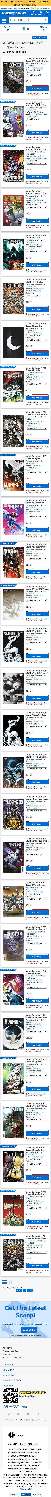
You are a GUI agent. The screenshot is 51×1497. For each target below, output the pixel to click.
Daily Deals (23, 1335)
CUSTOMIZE (14, 1494)
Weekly (13, 1335)
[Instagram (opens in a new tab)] (37, 1415)
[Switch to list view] (23, 28)
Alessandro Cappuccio (34, 71)
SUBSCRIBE (29, 1330)
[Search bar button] (45, 20)
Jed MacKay (38, 68)
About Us (7, 1347)
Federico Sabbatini (33, 380)
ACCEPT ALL (26, 1494)
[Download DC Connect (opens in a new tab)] (26, 1406)
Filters (43, 27)
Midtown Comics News (12, 1357)
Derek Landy (30, 114)
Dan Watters (38, 112)
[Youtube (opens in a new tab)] (28, 1415)
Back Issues (36, 1335)
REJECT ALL (37, 1494)
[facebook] (9, 1415)
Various (34, 116)
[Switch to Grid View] (10, 1282)
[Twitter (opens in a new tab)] (18, 1415)
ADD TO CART (37, 89)
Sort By (8, 27)
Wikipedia (6, 1354)
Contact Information (10, 1351)
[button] (33, 13)
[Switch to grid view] (28, 28)
